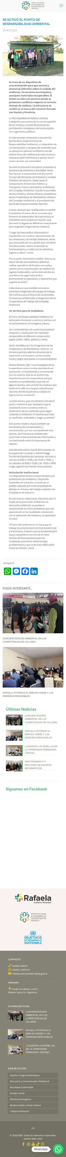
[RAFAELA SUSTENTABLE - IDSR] (33, 5)
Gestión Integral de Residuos (25, 1075)
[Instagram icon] (28, 1144)
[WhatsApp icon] (43, 1144)
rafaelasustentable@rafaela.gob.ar (30, 973)
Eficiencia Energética (20, 1099)
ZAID (39, 1138)
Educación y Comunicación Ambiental (29, 1081)
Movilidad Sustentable (21, 1087)
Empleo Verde (17, 1093)
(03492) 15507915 (21, 969)
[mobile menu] (61, 5)
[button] (58, 1149)
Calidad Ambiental (19, 1111)
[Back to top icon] (33, 1128)
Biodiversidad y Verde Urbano (25, 1105)
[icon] (38, 1144)
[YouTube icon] (33, 1144)
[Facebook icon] (23, 1144)
